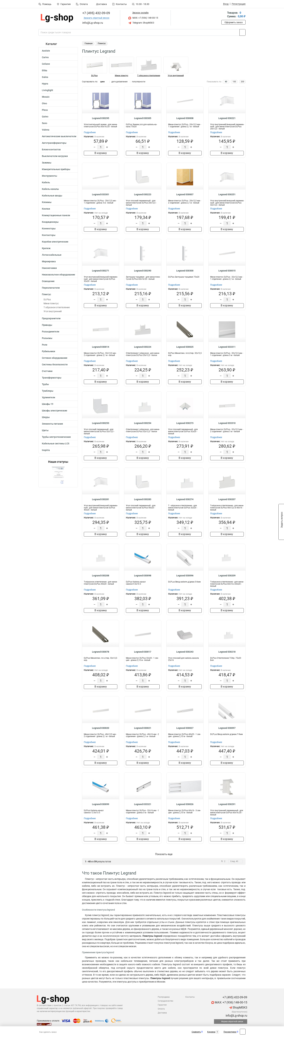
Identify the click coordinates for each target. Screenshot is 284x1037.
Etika (44, 70)
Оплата (84, 4)
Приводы (47, 325)
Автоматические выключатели (59, 136)
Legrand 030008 (184, 118)
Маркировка (49, 261)
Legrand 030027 (184, 728)
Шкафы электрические (54, 410)
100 (234, 82)
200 (242, 82)
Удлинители (48, 397)
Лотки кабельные (51, 255)
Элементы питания (52, 423)
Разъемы (47, 338)
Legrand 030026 (184, 804)
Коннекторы (49, 228)
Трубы (45, 384)
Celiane (46, 64)
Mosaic (45, 96)
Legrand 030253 (100, 423)
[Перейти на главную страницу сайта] (56, 18)
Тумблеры (47, 391)
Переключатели (51, 287)
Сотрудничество (165, 1001)
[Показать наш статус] (58, 475)
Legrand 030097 (227, 728)
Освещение (48, 281)
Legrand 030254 (142, 423)
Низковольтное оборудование (58, 274)
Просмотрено (230, 1032)
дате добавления (119, 82)
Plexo (45, 110)
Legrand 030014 (100, 347)
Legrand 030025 (184, 347)
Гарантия (65, 4)
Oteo (44, 103)
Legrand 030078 (100, 651)
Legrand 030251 (227, 194)
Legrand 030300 (184, 270)
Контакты (121, 4)
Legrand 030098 (142, 575)
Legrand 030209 (227, 575)
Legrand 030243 (184, 651)
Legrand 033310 (227, 423)
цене (102, 82)
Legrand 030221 (227, 118)
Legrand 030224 (142, 347)
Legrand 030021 (142, 728)
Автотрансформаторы (54, 143)
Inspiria (46, 450)
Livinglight (47, 90)
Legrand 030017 (142, 651)
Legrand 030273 (184, 423)
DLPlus (47, 299)
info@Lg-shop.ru (236, 1015)
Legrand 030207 (227, 499)
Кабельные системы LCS (55, 443)
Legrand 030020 (100, 728)
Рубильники (48, 351)
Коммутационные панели (56, 215)
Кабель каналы (50, 189)
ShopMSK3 (239, 1007)
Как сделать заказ (48, 1032)
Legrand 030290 (142, 270)
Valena (45, 129)
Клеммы (46, 202)
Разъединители (50, 331)
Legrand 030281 (100, 499)
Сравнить (196, 1032)
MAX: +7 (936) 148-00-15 (145, 17)
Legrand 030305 (142, 118)
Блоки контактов (51, 149)
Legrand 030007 (184, 194)
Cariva (45, 57)
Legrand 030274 (184, 499)
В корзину (101, 153)
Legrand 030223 (142, 194)
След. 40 (234, 861)
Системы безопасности (55, 364)
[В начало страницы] (243, 1032)
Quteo (45, 116)
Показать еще (163, 854)
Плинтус (46, 294)
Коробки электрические (55, 241)
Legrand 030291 (227, 804)
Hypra (45, 83)
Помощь (46, 4)
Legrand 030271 (100, 270)
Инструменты (49, 176)
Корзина (211, 1032)
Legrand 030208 (100, 575)
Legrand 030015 (227, 270)
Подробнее (90, 132)
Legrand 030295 (100, 118)
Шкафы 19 (47, 404)
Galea (45, 77)
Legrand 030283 (142, 499)
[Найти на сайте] (242, 32)
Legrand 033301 (100, 194)
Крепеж (46, 248)
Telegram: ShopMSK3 (143, 22)
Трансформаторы (51, 377)
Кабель (46, 182)
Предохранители (51, 318)
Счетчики (47, 371)
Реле (44, 344)
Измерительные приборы (56, 169)
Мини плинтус (51, 303)
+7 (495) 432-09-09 (96, 13)
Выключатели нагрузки (55, 156)
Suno (44, 123)
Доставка (101, 4)
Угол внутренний (53, 311)
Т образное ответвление (57, 307)
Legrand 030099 (100, 804)
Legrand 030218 (227, 651)
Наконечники (49, 268)
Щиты (45, 430)
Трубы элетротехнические (56, 437)
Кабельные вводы (52, 195)
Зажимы (46, 162)
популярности (138, 82)
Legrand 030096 (184, 575)
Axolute (46, 50)
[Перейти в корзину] (223, 15)
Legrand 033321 (142, 804)
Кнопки (46, 208)
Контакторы (48, 235)
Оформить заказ (234, 22)
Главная (89, 43)
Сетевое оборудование (54, 358)
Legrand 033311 (227, 347)
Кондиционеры (50, 222)
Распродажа (164, 997)
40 (226, 82)
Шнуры (46, 417)
